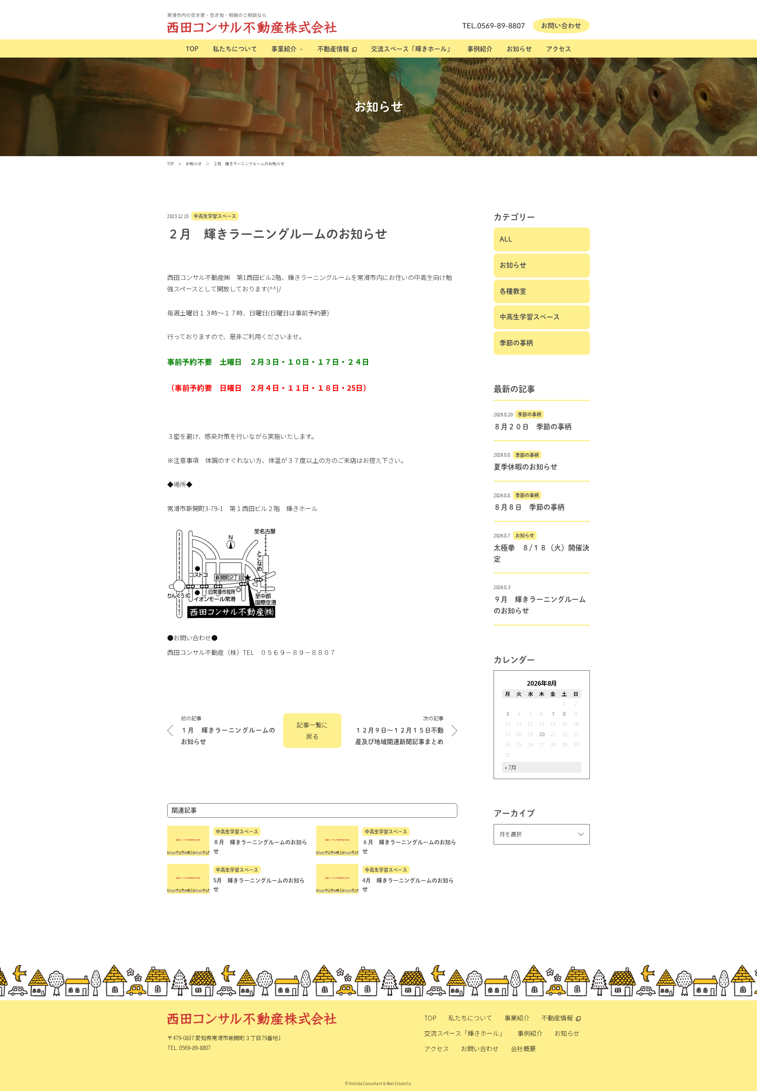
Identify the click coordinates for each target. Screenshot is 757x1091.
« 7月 (510, 767)
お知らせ (519, 49)
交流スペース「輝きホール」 (412, 49)
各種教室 (513, 291)
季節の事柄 (516, 342)
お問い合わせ (480, 1048)
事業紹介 (283, 49)
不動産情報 (333, 49)
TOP (192, 49)
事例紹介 (479, 49)
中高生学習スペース (215, 216)
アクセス (558, 49)
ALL (506, 239)
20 (541, 734)
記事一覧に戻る (312, 730)
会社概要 (523, 1048)
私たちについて (235, 49)
